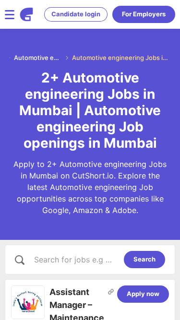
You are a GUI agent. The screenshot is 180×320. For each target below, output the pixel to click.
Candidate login (75, 14)
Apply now (143, 293)
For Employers (144, 14)
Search (144, 259)
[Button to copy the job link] (111, 292)
